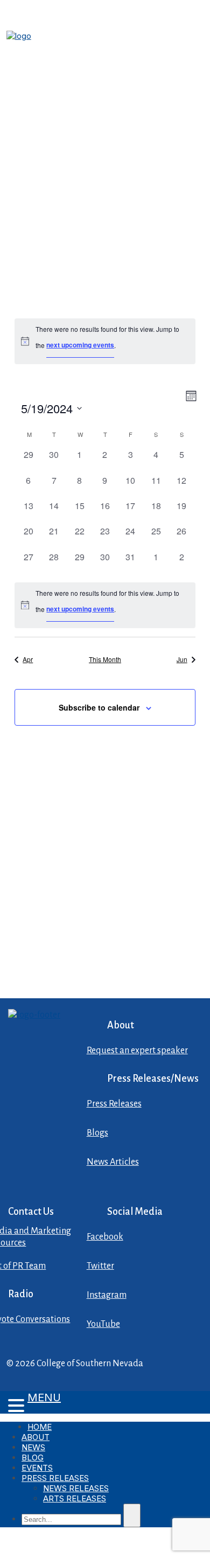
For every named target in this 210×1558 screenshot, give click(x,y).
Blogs (97, 1133)
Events (37, 1468)
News (33, 1447)
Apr (28, 659)
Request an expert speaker (137, 1050)
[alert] (105, 341)
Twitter (100, 1266)
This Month (105, 659)
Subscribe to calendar (99, 707)
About (36, 1437)
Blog (33, 1457)
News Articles (113, 1162)
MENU (44, 1397)
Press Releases (114, 1104)
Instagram (107, 1295)
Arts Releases (74, 1498)
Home (39, 1427)
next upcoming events (80, 345)
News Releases (76, 1488)
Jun (182, 659)
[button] (13, 1406)
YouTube (103, 1324)
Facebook (105, 1237)
